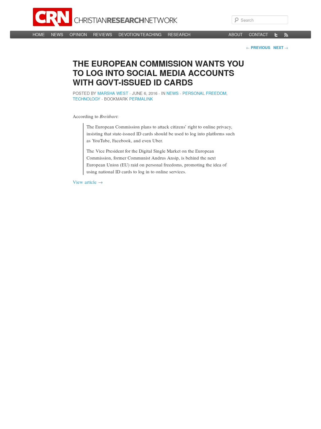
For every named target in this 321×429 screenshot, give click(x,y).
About (236, 34)
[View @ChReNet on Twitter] (276, 34)
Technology (86, 99)
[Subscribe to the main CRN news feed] (286, 34)
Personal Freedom (204, 93)
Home (39, 34)
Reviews (102, 34)
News (57, 34)
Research (179, 34)
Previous (258, 47)
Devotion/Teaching (139, 34)
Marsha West (112, 93)
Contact (258, 34)
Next (280, 47)
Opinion (78, 34)
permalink (141, 99)
